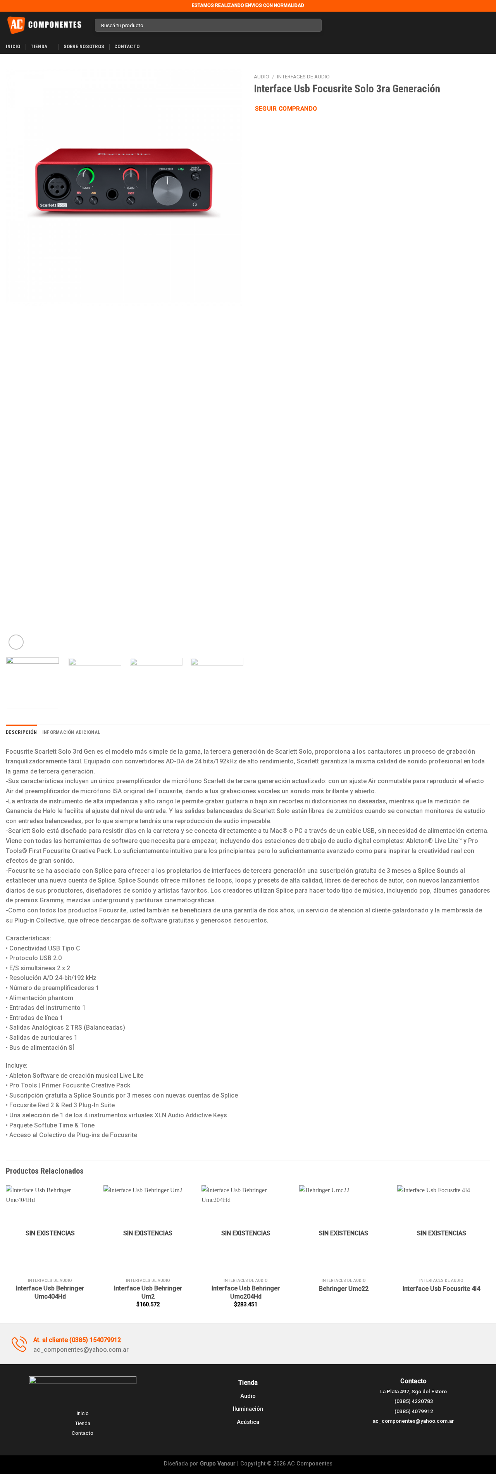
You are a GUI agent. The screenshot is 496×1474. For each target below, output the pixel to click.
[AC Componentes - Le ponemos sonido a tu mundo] (44, 25)
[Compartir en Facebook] (258, 128)
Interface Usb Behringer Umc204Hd (246, 1292)
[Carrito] (486, 25)
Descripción (21, 732)
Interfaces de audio (303, 76)
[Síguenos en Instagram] (340, 25)
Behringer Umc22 (344, 1288)
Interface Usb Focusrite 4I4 (441, 1288)
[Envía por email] (277, 128)
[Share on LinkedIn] (296, 128)
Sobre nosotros (84, 46)
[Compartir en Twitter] (268, 128)
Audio (261, 76)
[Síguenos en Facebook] (330, 25)
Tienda (39, 46)
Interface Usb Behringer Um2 (148, 1292)
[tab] (21, 732)
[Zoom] (16, 642)
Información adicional (71, 732)
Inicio (13, 46)
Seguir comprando (286, 108)
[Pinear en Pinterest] (287, 128)
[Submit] (314, 25)
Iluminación (248, 1409)
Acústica (248, 1422)
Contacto (127, 46)
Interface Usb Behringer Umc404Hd (50, 1292)
